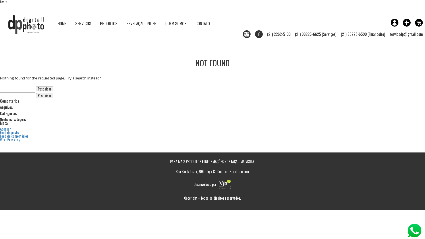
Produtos (109, 23)
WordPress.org (10, 139)
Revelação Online (141, 23)
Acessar (5, 129)
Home (62, 23)
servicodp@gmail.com (406, 34)
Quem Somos (176, 23)
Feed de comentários (14, 136)
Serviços (83, 23)
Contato (202, 23)
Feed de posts (9, 132)
